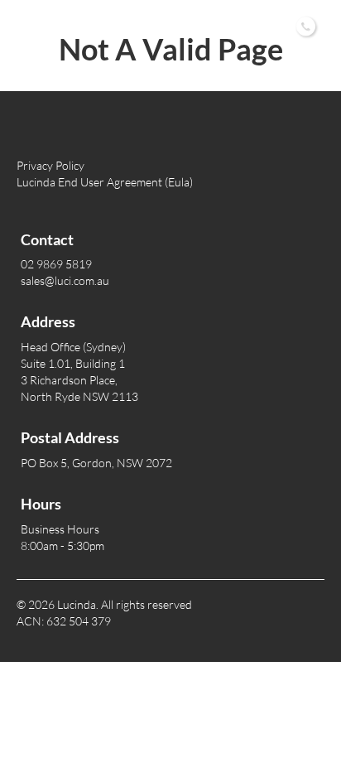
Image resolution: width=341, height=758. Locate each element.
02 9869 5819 (224, 24)
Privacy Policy (50, 165)
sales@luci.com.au (65, 280)
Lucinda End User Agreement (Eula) (105, 182)
